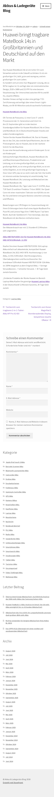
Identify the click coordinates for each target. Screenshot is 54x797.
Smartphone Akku (13, 547)
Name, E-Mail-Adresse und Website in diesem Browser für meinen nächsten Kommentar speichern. (26, 424)
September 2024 (12, 749)
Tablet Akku (10, 560)
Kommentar (12, 351)
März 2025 (9, 723)
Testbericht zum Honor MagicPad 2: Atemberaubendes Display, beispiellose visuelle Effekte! (39, 313)
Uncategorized (11, 568)
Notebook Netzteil (13, 526)
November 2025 (11, 689)
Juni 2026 (9, 659)
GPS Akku (9, 496)
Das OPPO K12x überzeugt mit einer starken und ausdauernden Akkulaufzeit (24, 629)
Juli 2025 (9, 706)
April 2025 (9, 719)
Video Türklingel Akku (14, 572)
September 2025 (12, 698)
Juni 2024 (9, 761)
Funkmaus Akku (12, 488)
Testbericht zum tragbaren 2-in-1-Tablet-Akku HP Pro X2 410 (13, 310)
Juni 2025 (9, 710)
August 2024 (10, 753)
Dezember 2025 (11, 685)
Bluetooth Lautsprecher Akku (17, 471)
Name (9, 386)
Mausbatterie (11, 517)
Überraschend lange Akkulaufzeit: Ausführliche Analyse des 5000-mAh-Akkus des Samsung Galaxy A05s (27, 598)
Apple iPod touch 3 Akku (15, 462)
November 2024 (11, 740)
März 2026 (9, 672)
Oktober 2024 (11, 744)
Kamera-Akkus (11, 500)
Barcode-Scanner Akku (14, 466)
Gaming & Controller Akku (16, 492)
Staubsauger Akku (13, 556)
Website (9, 410)
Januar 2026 (10, 680)
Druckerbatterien (12, 483)
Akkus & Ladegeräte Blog (19, 8)
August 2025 (10, 702)
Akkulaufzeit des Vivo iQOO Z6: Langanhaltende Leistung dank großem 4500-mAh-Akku (28, 614)
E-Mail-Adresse (13, 398)
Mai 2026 (9, 664)
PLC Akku (9, 530)
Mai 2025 (9, 714)
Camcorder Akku (12, 475)
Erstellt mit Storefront (13, 782)
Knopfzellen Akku (13, 505)
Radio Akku (10, 534)
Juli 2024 (9, 757)
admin (35, 26)
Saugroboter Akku (13, 539)
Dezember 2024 (11, 736)
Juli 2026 (9, 655)
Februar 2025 (11, 727)
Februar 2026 (11, 676)
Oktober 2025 (11, 693)
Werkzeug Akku (11, 577)
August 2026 (10, 651)
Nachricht (9, 521)
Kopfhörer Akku (12, 509)
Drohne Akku (10, 479)
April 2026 (9, 668)
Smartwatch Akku (13, 551)
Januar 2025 (10, 731)
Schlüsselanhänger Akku (15, 543)
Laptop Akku (16, 299)
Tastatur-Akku (11, 564)
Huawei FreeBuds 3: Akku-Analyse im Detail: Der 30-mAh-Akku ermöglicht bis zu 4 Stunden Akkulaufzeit (28, 605)
